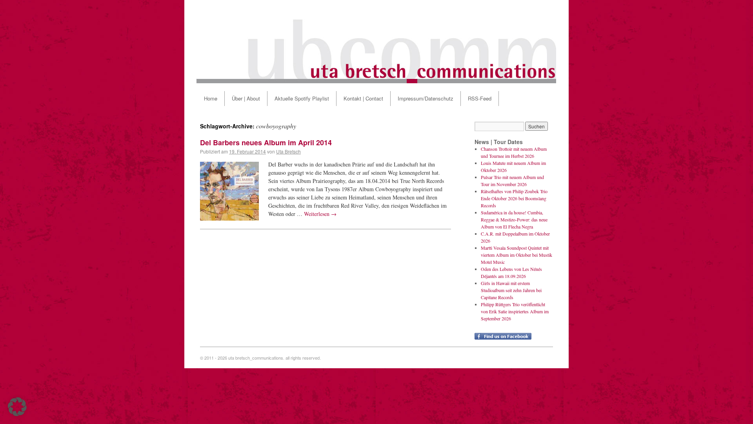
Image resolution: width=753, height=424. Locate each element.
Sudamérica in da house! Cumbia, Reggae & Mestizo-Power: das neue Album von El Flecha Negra (514, 219)
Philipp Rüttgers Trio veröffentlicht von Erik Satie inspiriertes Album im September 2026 (515, 311)
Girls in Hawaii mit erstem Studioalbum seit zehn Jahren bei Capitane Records (511, 290)
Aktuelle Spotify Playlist (302, 98)
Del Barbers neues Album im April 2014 (266, 142)
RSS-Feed (479, 98)
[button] (17, 406)
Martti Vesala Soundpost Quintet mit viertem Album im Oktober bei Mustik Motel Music (516, 255)
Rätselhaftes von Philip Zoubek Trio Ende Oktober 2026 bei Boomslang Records (514, 198)
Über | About (246, 98)
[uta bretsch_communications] (376, 41)
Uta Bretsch (288, 151)
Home (210, 98)
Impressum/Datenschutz (425, 98)
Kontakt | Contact (363, 98)
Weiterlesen (320, 213)
